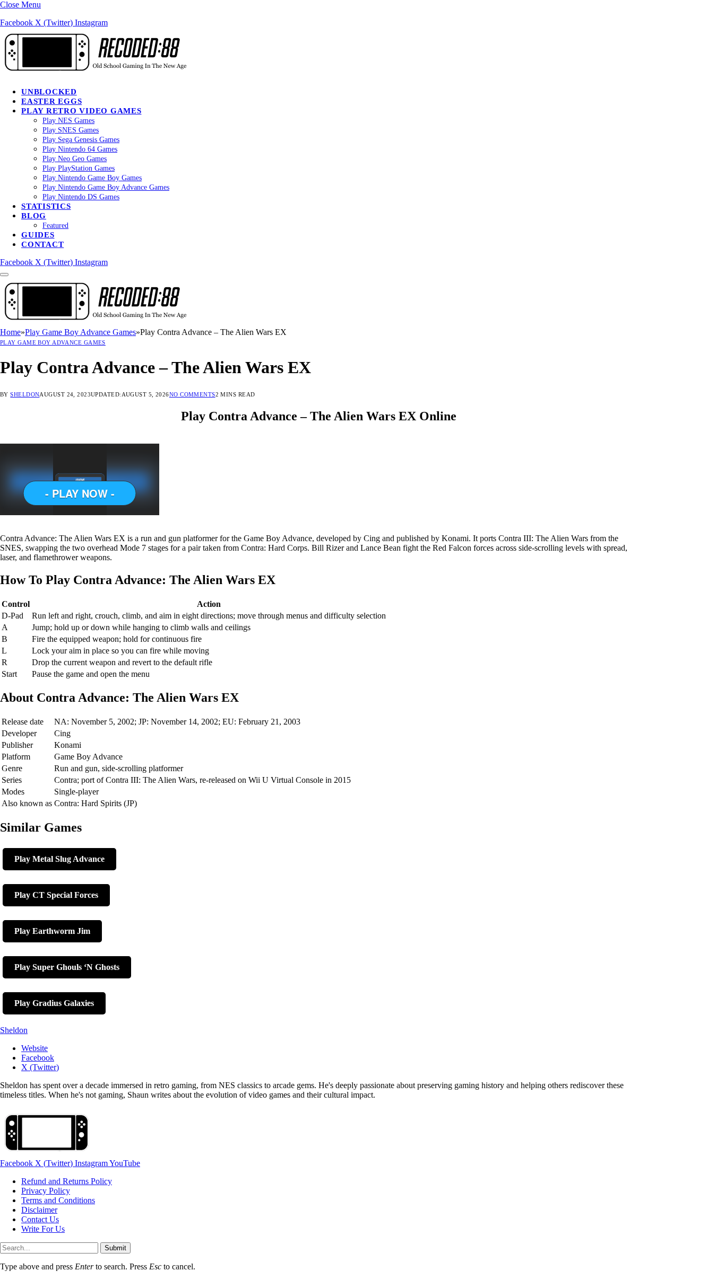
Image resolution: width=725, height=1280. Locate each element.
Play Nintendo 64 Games (79, 149)
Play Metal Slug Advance (59, 858)
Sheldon (24, 394)
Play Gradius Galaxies (54, 1003)
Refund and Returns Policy (66, 1181)
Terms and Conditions (58, 1200)
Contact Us (40, 1219)
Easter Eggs (51, 101)
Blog (33, 215)
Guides (38, 235)
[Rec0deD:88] (93, 73)
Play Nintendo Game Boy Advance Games (105, 187)
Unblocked (49, 91)
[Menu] (4, 274)
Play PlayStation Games (78, 168)
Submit (115, 1248)
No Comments (192, 394)
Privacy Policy (45, 1190)
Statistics (46, 206)
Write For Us (43, 1228)
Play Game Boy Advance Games (53, 342)
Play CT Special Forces (56, 894)
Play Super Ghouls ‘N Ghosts (66, 967)
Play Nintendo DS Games (80, 197)
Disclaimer (39, 1209)
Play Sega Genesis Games (80, 140)
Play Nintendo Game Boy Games (92, 178)
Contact (42, 244)
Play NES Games (68, 121)
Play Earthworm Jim (52, 930)
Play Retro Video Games (81, 111)
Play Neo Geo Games (74, 159)
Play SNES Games (70, 130)
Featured (55, 225)
